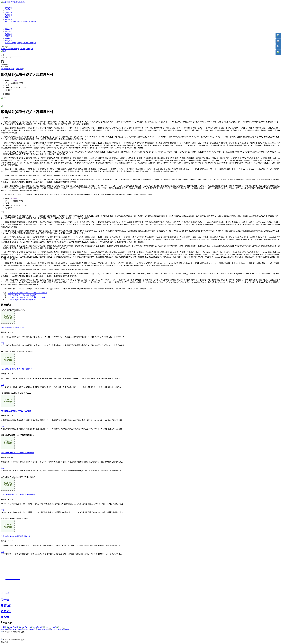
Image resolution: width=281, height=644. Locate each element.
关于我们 (8, 10)
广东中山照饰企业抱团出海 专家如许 (22, 295)
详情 (2, 343)
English (13, 21)
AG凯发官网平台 (7, 69)
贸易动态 (8, 12)
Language (8, 19)
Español (26, 21)
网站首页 (8, 8)
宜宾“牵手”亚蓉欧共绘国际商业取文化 (16, 536)
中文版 (8, 21)
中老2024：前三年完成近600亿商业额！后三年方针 (27, 293)
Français (20, 21)
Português (32, 21)
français (16, 49)
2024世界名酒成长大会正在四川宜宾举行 (16, 369)
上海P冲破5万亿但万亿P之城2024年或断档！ (18, 494)
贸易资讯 (8, 15)
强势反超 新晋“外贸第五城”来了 (13, 327)
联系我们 (8, 17)
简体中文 (4, 49)
